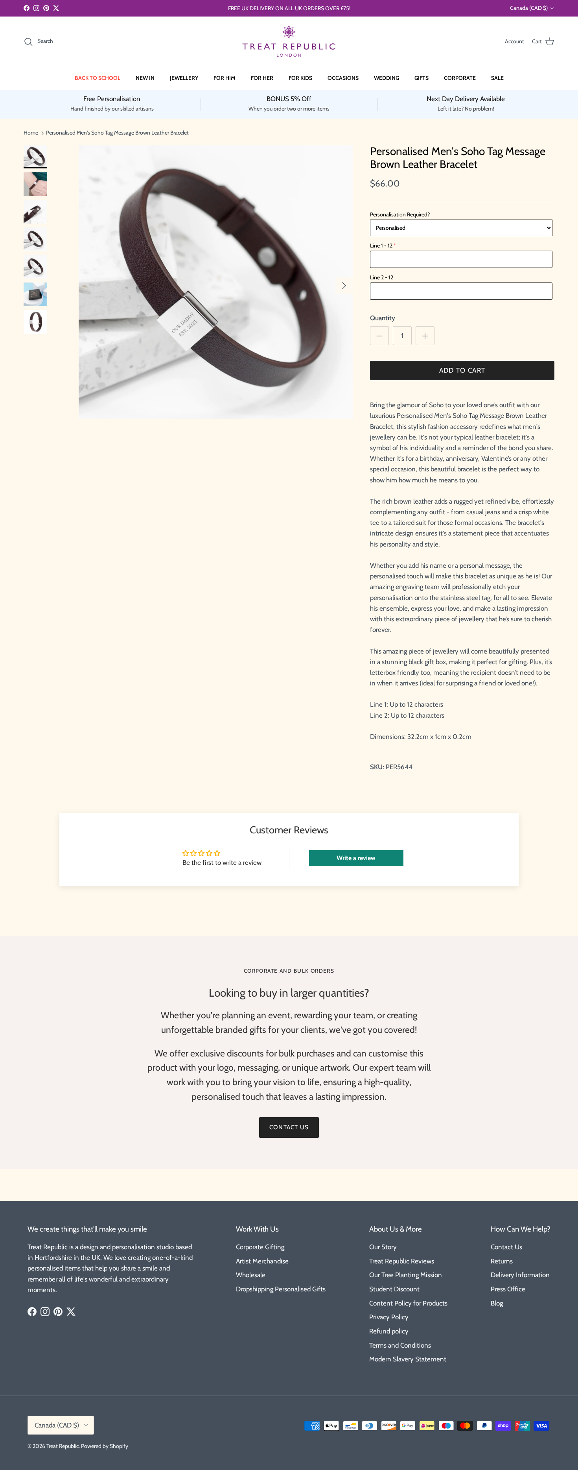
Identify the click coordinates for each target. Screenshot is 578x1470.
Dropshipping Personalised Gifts (281, 1289)
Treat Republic (62, 1446)
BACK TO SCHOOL (97, 77)
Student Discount (394, 1289)
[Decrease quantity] (379, 335)
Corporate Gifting (260, 1247)
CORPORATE (460, 77)
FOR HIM (225, 77)
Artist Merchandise (262, 1261)
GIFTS (421, 77)
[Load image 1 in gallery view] (216, 282)
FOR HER (262, 77)
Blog (497, 1303)
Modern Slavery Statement (407, 1359)
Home (31, 132)
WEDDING (386, 77)
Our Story (383, 1247)
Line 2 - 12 (381, 277)
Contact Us (506, 1247)
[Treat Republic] (289, 41)
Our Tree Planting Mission (405, 1275)
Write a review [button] (356, 858)
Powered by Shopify (104, 1446)
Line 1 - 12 (381, 245)
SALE (497, 77)
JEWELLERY (184, 77)
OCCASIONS (343, 77)
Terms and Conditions (400, 1345)
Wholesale (250, 1275)
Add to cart (462, 370)
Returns (502, 1261)
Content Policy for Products (408, 1303)
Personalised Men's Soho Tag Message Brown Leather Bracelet (117, 132)
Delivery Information (520, 1275)
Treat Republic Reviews (401, 1261)
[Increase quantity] (425, 335)
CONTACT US (289, 1127)
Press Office (508, 1289)
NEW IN (145, 77)
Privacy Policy (389, 1317)
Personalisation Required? (400, 214)
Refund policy (389, 1331)
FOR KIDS (300, 77)
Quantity (382, 318)
